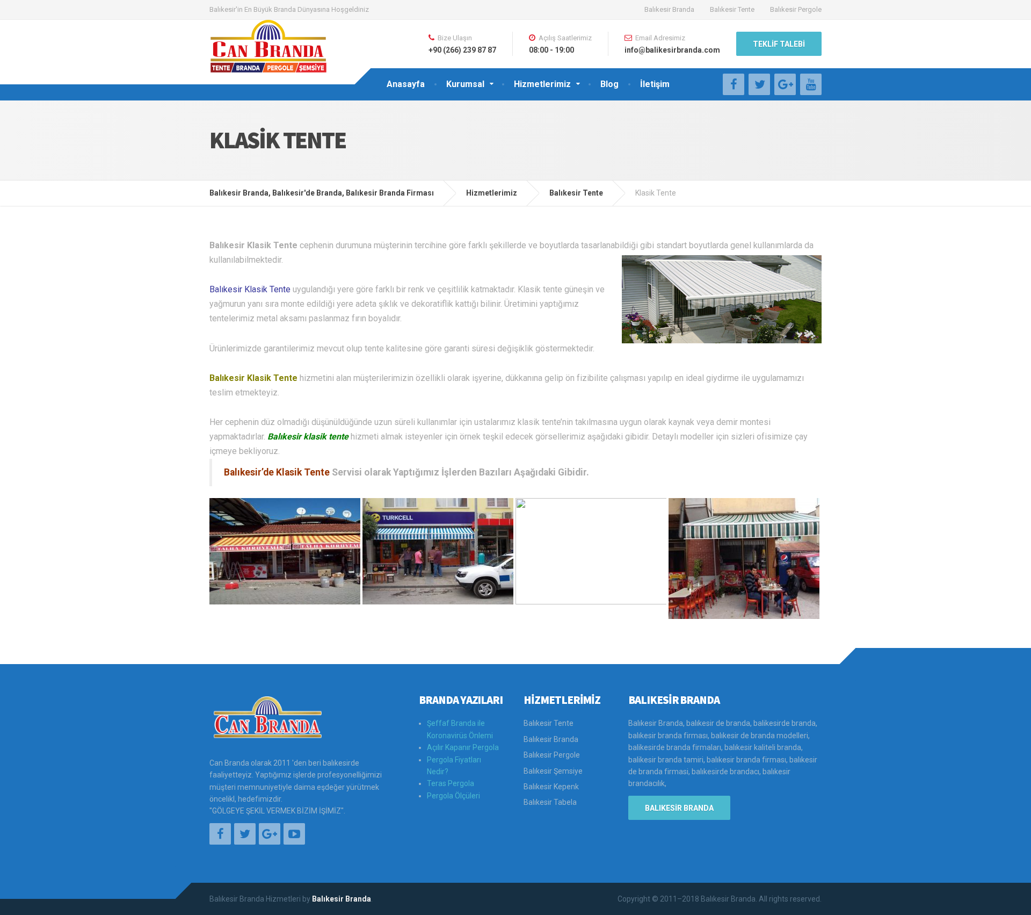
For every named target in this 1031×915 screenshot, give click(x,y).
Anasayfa (406, 84)
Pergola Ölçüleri (453, 795)
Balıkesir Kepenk (551, 786)
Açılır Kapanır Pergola (463, 747)
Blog (609, 84)
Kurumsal (465, 84)
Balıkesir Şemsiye (553, 771)
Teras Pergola (450, 783)
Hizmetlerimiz (542, 84)
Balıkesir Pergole (796, 9)
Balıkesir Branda (669, 9)
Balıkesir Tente (732, 9)
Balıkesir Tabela (550, 802)
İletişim (655, 84)
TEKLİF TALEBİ (779, 44)
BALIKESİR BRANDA (679, 808)
